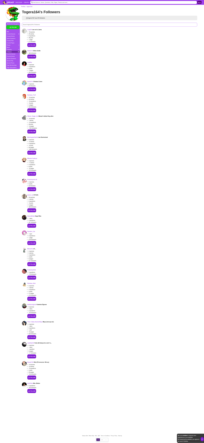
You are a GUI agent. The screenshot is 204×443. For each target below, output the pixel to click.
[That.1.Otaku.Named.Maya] (24, 323)
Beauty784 (30, 362)
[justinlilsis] (24, 384)
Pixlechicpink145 (32, 179)
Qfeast (85, 435)
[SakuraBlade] (24, 217)
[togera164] (13, 14)
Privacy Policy (114, 435)
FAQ (96, 435)
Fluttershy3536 (31, 270)
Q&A (99, 435)
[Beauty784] (24, 363)
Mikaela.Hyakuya (32, 158)
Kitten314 (30, 51)
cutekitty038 (30, 343)
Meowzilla (30, 249)
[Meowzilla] (24, 250)
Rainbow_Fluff (31, 95)
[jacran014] (24, 83)
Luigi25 (29, 29)
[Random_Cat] (24, 232)
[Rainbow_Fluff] (24, 96)
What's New (91, 435)
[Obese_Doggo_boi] (24, 117)
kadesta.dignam (31, 304)
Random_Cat (31, 231)
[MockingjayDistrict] (24, 138)
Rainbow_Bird (31, 283)
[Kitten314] (24, 52)
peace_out (30, 195)
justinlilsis (30, 383)
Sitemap (120, 435)
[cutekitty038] (24, 344)
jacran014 (30, 81)
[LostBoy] (24, 63)
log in (199, 2)
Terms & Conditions (105, 435)
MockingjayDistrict (32, 137)
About (8, 47)
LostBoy (29, 62)
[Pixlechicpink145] (24, 181)
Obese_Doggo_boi (32, 116)
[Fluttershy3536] (24, 271)
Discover (18, 2)
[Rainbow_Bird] (24, 284)
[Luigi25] (24, 31)
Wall (8, 31)
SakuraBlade (31, 216)
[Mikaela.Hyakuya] (24, 159)
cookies (184, 435)
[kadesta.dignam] (24, 306)
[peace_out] (24, 196)
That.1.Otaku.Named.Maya (34, 322)
